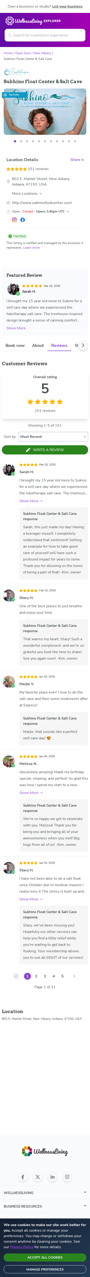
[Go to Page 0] (15, 976)
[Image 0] (15, 141)
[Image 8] (63, 141)
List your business (67, 6)
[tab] (15, 345)
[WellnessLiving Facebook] (22, 1177)
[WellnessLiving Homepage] (45, 1151)
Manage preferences (45, 1269)
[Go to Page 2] (74, 976)
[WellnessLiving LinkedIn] (52, 1177)
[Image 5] (45, 141)
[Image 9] (69, 141)
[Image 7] (57, 141)
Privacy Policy (21, 1247)
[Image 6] (51, 141)
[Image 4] (39, 141)
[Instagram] (14, 220)
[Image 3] (33, 141)
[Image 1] (21, 141)
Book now (15, 345)
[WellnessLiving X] (37, 1177)
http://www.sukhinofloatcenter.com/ (42, 202)
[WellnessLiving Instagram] (67, 1177)
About (38, 345)
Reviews (59, 345)
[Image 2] (27, 141)
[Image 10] (75, 141)
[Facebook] (22, 220)
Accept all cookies (45, 1257)
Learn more (31, 247)
